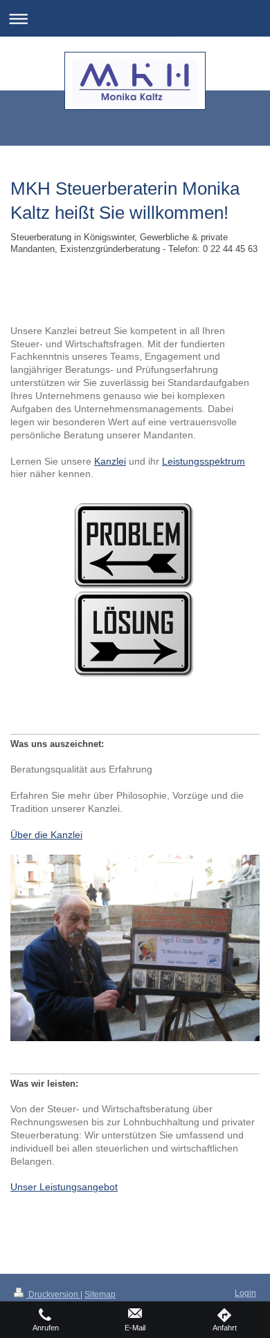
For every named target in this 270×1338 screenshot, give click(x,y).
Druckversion (53, 1294)
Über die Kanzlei (46, 834)
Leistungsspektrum (203, 461)
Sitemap (100, 1294)
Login (245, 1293)
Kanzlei (110, 461)
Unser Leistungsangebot (64, 1186)
